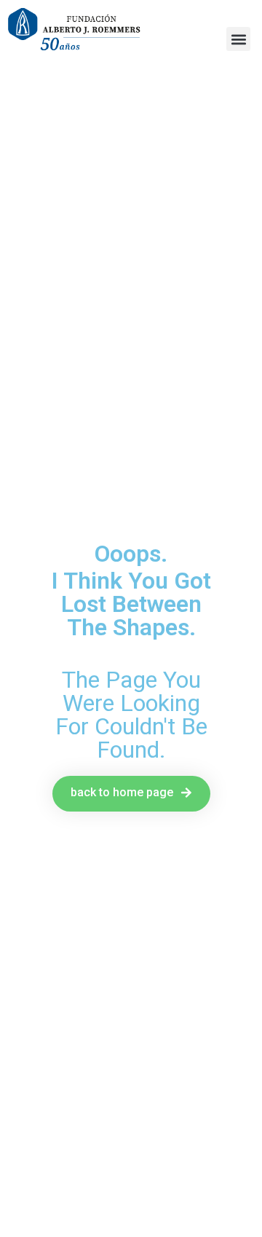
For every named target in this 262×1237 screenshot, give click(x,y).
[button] (238, 39)
